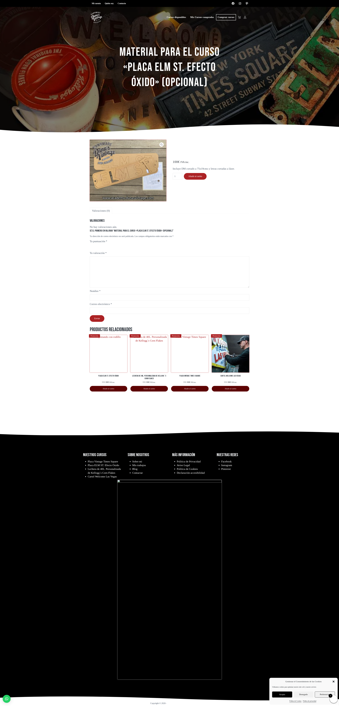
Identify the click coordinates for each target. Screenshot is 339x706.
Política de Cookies (295, 701)
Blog (134, 468)
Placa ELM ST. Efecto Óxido (103, 465)
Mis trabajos (139, 465)
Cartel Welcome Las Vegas (102, 476)
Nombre (95, 291)
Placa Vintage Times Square (103, 461)
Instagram (226, 465)
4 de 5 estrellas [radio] (101, 246)
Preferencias (325, 694)
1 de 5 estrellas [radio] (91, 246)
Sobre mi (137, 461)
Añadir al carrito (195, 176)
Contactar (137, 472)
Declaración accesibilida (190, 472)
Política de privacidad (309, 701)
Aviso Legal (183, 465)
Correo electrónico (101, 304)
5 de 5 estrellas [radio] (104, 246)
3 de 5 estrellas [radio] (98, 246)
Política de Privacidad (189, 461)
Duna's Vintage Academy (178, 703)
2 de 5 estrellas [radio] (94, 246)
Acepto (282, 694)
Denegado (303, 694)
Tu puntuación (98, 241)
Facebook (226, 461)
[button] (333, 681)
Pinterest (226, 468)
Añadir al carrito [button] (108, 389)
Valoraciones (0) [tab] (101, 210)
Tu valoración (98, 252)
